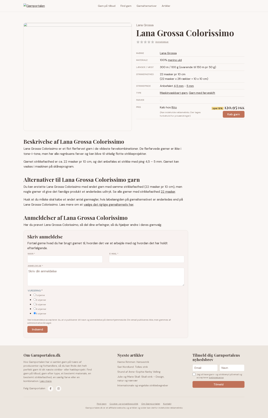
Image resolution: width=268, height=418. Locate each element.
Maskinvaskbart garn (174, 93)
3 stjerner (41, 304)
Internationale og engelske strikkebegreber (142, 385)
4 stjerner (41, 309)
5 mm (190, 86)
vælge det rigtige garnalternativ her (108, 205)
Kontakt (167, 403)
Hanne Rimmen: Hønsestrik (133, 362)
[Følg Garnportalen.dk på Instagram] (58, 388)
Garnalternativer (147, 5)
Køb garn (233, 114)
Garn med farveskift (202, 93)
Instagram (241, 6)
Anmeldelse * (35, 265)
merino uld (175, 60)
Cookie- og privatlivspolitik (124, 403)
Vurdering (35, 290)
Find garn (126, 5)
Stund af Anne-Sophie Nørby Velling (138, 371)
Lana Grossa (145, 25)
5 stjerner (41, 313)
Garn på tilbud (106, 5)
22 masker (168, 192)
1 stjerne (40, 295)
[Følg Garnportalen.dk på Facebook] (50, 388)
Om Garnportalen (150, 403)
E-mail (113, 253)
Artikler (166, 5)
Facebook (236, 6)
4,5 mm (179, 86)
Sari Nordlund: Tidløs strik (132, 366)
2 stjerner (41, 300)
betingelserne (216, 377)
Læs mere (46, 381)
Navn (31, 253)
